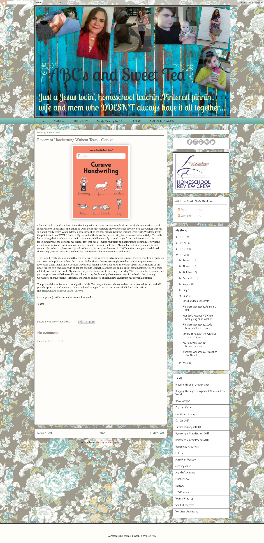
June (186, 296)
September (189, 278)
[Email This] (80, 322)
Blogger (150, 536)
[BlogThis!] (83, 322)
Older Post (157, 433)
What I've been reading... (162, 121)
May (186, 363)
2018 (183, 237)
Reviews (179, 485)
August (187, 284)
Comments (185, 215)
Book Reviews (182, 401)
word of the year (184, 505)
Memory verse (183, 466)
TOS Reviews (80, 121)
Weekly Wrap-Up (184, 498)
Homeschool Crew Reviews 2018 (192, 440)
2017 (182, 243)
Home (42, 121)
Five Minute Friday (185, 414)
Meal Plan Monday (185, 459)
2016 (183, 249)
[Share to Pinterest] (93, 322)
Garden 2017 (182, 420)
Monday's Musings (185, 472)
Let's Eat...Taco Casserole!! (196, 301)
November (188, 266)
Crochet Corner (184, 407)
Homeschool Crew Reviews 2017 (192, 433)
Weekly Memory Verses (109, 121)
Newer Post (44, 433)
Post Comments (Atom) (108, 442)
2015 (182, 255)
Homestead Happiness (187, 446)
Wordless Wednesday (186, 511)
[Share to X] (86, 322)
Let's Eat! (136, 121)
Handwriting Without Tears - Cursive (62, 290)
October (188, 272)
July (185, 290)
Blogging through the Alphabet (192, 384)
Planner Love (182, 479)
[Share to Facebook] (90, 322)
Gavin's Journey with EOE (188, 427)
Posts (183, 209)
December (188, 260)
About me (59, 121)
